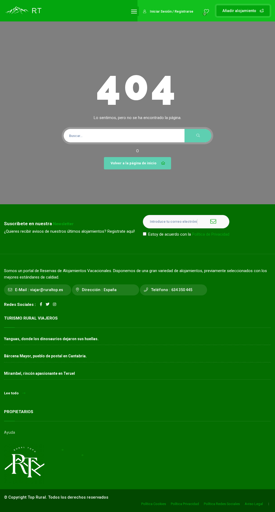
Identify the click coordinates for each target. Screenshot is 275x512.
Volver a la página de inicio (133, 163)
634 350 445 (181, 290)
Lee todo (11, 393)
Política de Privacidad (210, 234)
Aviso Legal (254, 504)
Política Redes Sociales (222, 504)
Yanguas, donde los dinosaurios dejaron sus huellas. (51, 339)
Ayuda (9, 432)
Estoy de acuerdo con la (188, 234)
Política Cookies (153, 504)
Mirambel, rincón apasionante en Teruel (39, 373)
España (110, 290)
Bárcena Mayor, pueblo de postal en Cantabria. (45, 356)
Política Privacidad (185, 504)
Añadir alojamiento (239, 11)
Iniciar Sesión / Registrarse (171, 11)
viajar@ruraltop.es (46, 290)
